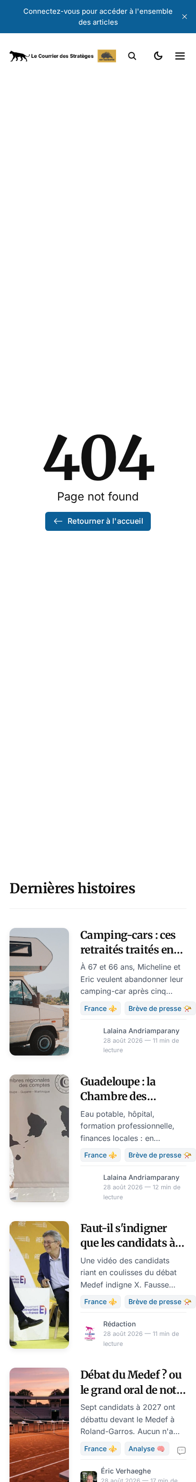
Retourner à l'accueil (105, 521)
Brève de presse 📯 (160, 1008)
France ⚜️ (100, 1008)
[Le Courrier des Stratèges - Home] (63, 55)
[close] (184, 16)
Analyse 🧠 (146, 1449)
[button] (132, 56)
